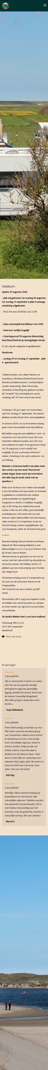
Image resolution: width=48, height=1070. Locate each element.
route (20, 622)
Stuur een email (13, 636)
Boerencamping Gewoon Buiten (8, 6)
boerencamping (23, 548)
